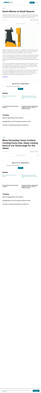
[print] (38, 23)
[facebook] (16, 23)
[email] (24, 23)
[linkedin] (18, 23)
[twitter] (20, 23)
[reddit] (22, 23)
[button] (3, 2)
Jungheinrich (5, 76)
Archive (3, 8)
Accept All (36, 390)
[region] (20, 391)
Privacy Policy (4, 391)
